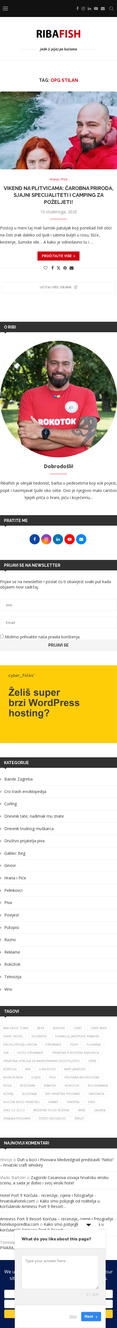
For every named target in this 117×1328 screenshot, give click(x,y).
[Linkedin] (89, 8)
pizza (7, 1086)
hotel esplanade (30, 1053)
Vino (8, 989)
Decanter (39, 1036)
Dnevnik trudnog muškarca (29, 828)
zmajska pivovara (16, 1118)
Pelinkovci (13, 890)
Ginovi (10, 865)
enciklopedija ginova (20, 1044)
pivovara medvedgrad (82, 1077)
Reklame (12, 952)
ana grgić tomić (16, 1028)
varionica (96, 1094)
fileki (74, 1044)
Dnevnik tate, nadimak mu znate (34, 816)
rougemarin (98, 1086)
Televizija (12, 976)
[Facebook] (77, 8)
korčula (9, 1069)
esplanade (53, 1044)
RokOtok (12, 964)
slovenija (29, 1094)
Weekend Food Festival (51, 1110)
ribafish (50, 1086)
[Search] (111, 8)
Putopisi (11, 927)
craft (77, 1028)
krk (27, 1069)
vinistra (73, 1102)
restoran (27, 1086)
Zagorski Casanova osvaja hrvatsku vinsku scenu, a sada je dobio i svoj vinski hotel (54, 1180)
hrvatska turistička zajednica (75, 1053)
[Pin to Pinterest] (65, 267)
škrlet (79, 1118)
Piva (8, 902)
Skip (73, 1316)
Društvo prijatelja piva (24, 840)
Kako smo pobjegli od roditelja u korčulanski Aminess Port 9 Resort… (50, 1203)
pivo (52, 1077)
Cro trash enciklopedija (25, 791)
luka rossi (47, 1069)
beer (40, 1028)
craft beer (98, 1028)
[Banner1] (58, 704)
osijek (36, 1077)
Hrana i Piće (15, 878)
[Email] (103, 8)
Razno (10, 939)
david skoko (13, 1036)
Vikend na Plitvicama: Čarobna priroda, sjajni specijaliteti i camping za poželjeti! (59, 195)
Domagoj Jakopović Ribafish (77, 1036)
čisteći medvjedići (52, 1118)
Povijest (11, 915)
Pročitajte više (57, 256)
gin (6, 1053)
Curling (10, 803)
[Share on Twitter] (58, 267)
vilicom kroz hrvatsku (21, 1102)
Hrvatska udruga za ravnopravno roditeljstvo (41, 1061)
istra (92, 1061)
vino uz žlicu (14, 1110)
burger (59, 1028)
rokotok (72, 1086)
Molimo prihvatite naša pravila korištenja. (42, 637)
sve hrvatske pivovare (62, 1094)
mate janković (75, 1069)
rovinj (8, 1094)
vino (91, 1102)
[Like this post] (45, 267)
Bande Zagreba (18, 779)
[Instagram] (83, 8)
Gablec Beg (14, 853)
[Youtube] (96, 8)
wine (81, 1110)
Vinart (53, 1102)
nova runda (13, 1077)
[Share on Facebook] (52, 267)
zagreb (99, 1110)
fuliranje (94, 1044)
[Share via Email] (72, 267)
